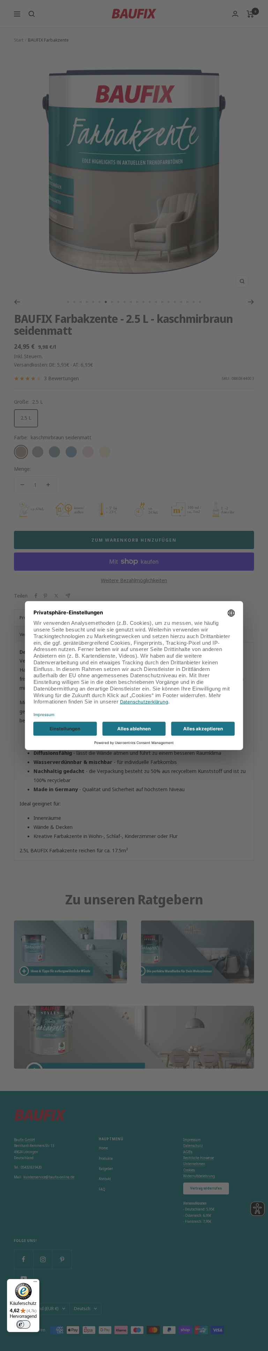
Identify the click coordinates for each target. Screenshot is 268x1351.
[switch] (23, 1324)
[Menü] (35, 1283)
